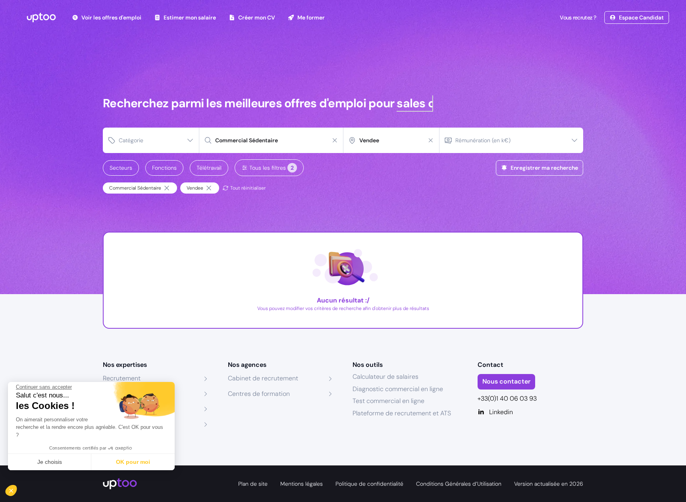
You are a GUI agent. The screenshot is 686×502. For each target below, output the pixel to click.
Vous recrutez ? (578, 17)
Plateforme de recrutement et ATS (402, 413)
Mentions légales (301, 483)
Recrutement (122, 378)
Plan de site (253, 483)
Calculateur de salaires (385, 376)
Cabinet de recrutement (263, 378)
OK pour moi (133, 462)
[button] (16, 488)
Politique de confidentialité (369, 483)
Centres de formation (259, 394)
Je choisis (49, 462)
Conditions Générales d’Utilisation (458, 483)
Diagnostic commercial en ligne (398, 389)
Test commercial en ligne (388, 401)
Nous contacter (506, 381)
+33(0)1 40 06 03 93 (507, 398)
